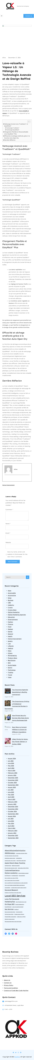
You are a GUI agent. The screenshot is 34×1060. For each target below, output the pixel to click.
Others (10, 653)
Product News (12, 658)
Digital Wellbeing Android (23, 873)
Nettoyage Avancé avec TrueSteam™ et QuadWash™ (16, 125)
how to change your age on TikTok (11, 878)
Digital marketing (11, 873)
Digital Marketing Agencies (17, 615)
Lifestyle (11, 646)
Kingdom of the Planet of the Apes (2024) (13, 892)
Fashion (10, 622)
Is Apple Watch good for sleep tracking (18, 887)
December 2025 (13, 778)
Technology (12, 670)
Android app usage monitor (10, 858)
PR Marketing (12, 655)
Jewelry (10, 641)
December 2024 (13, 806)
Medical (10, 648)
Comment (9, 509)
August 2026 (12, 758)
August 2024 (12, 816)
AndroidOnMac (19, 858)
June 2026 (11, 763)
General (10, 634)
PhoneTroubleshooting (19, 904)
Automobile (12, 593)
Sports (10, 667)
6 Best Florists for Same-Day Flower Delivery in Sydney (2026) (20, 741)
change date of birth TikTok (23, 868)
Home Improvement (8, 485)
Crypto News (12, 610)
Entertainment (13, 619)
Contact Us (7, 983)
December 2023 (13, 835)
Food (9, 627)
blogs (9, 598)
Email (8, 533)
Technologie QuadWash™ (12, 130)
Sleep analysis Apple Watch (10, 911)
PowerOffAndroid (8, 906)
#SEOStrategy (10, 853)
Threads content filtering (19, 914)
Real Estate (11, 660)
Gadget (10, 629)
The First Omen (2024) (9, 914)
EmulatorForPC (22, 875)
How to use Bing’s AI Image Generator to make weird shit (16, 882)
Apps (9, 590)
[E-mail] (5, 478)
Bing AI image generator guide (11, 868)
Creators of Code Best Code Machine (16, 990)
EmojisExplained (14, 875)
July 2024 (10, 818)
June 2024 (11, 821)
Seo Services (9, 909)
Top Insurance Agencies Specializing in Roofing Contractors (20, 692)
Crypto (10, 607)
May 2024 (11, 823)
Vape (9, 677)
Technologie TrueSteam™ (12, 128)
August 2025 (12, 787)
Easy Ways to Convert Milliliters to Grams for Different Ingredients (19, 729)
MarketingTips (10, 902)
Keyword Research (11, 890)
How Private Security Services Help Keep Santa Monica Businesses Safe (20, 718)
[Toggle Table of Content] (28, 121)
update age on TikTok (21, 916)
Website (8, 542)
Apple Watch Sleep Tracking (15, 863)
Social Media (12, 665)
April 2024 (11, 826)
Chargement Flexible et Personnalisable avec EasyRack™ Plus (16, 133)
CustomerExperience (12, 870)
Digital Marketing (13, 612)
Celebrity (11, 605)
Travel (10, 675)
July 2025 (10, 790)
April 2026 (11, 768)
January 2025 (12, 804)
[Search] (27, 577)
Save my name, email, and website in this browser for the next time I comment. (17, 554)
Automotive (12, 595)
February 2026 (12, 773)
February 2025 (12, 802)
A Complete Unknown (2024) (21, 853)
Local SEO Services (15, 895)
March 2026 (11, 770)
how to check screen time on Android (12, 880)
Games (10, 631)
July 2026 (10, 761)
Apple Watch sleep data (21, 860)
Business (10, 600)
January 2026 (12, 775)
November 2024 (13, 809)
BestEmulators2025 (16, 865)
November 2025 (13, 780)
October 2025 (12, 782)
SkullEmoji (16, 909)
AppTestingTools (8, 865)
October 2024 (12, 811)
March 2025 (11, 799)
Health (10, 636)
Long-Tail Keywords (12, 899)
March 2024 (11, 828)
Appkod (17, 1057)
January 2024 (12, 833)
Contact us (28, 16)
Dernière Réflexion (9, 140)
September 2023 (13, 838)
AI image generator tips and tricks (11, 855)
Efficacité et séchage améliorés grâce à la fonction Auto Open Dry (17, 137)
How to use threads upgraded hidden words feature (15, 885)
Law (9, 643)
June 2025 (11, 792)
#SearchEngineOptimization (15, 850)
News (9, 651)
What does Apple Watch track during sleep (13, 921)
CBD (9, 603)
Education (11, 617)
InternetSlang (7, 887)
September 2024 (13, 814)
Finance (10, 624)
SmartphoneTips (19, 911)
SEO (9, 663)
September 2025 (13, 785)
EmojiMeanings (8, 875)
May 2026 (11, 766)
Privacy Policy (8, 985)
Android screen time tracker (10, 860)
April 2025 (11, 797)
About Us (7, 980)
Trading (10, 672)
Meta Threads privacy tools (21, 901)
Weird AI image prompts (9, 919)
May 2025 (11, 794)
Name (8, 523)
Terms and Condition (11, 988)
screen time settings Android (17, 906)
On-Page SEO (10, 904)
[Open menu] (1, 15)
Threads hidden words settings (10, 916)
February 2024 (12, 830)
